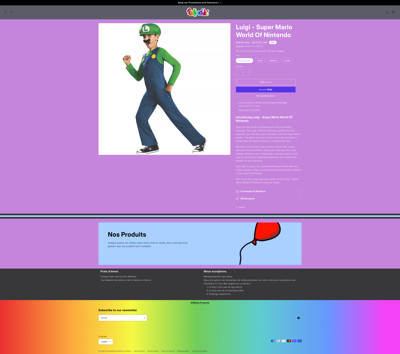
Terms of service (167, 351)
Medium (274, 61)
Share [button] (242, 207)
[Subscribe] (144, 318)
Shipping (239, 46)
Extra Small (244, 61)
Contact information (200, 351)
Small (260, 61)
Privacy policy (153, 351)
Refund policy (139, 351)
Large (287, 61)
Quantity (239, 66)
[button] (6, 12)
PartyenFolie (110, 351)
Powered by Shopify (123, 351)
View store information (249, 110)
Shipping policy (183, 351)
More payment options (266, 96)
